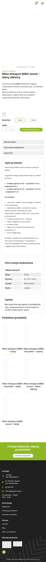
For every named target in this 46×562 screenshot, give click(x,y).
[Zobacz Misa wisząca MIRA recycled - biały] (11, 369)
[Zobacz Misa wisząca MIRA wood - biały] (11, 406)
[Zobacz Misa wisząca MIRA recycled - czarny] (33, 334)
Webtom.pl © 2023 (23, 559)
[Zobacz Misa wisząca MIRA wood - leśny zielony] (33, 369)
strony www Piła (35, 559)
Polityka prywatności (9, 511)
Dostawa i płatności (9, 515)
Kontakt (5, 524)
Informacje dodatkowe (14, 147)
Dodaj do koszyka (30, 129)
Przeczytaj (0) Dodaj (26, 67)
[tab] (23, 142)
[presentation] (10, 129)
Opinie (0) (8, 153)
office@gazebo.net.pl (13, 491)
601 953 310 (9, 487)
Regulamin (6, 507)
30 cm (33, 120)
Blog (3, 528)
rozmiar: (6, 120)
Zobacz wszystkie (23, 455)
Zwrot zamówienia (9, 532)
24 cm (20, 120)
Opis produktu (10, 142)
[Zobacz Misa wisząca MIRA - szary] (11, 334)
